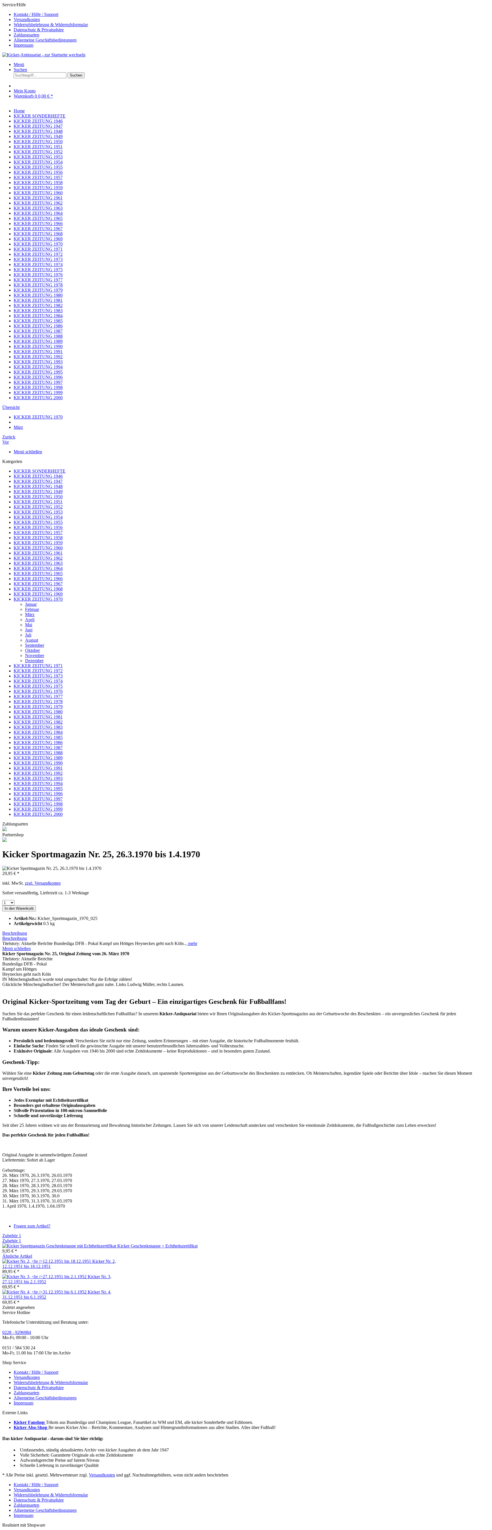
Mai (28, 624)
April (29, 619)
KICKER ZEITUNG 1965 (38, 573)
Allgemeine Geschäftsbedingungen (45, 40)
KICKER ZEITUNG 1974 (38, 681)
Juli (28, 635)
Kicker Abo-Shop (31, 1427)
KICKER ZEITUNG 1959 (38, 542)
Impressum (23, 45)
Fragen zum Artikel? (32, 1226)
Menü (19, 64)
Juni (28, 629)
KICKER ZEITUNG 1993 (38, 778)
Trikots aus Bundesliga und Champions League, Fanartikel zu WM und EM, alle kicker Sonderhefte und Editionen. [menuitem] (133, 1422)
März (29, 614)
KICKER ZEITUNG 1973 (38, 676)
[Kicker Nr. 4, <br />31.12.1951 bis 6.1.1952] (45, 1292)
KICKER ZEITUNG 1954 (38, 517)
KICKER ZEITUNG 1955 (38, 522)
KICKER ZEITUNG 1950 (38, 496)
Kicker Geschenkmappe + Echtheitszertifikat (157, 1245)
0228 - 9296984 (16, 1332)
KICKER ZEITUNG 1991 (38, 768)
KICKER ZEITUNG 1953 (38, 512)
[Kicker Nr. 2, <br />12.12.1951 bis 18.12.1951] (47, 1261)
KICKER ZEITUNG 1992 (38, 773)
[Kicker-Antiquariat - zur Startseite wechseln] (43, 54)
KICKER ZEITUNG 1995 (38, 788)
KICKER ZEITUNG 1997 (38, 798)
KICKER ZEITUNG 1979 (38, 706)
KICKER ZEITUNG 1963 (38, 563)
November (34, 655)
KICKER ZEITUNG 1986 (38, 742)
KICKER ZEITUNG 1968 (38, 588)
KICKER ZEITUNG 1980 (38, 711)
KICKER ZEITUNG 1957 (38, 532)
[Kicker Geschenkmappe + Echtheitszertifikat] (59, 1245)
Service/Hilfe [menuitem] (45, 25)
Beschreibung (14, 933)
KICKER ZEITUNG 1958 (38, 537)
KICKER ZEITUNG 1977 (38, 696)
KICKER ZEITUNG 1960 (38, 547)
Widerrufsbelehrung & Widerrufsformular (51, 24)
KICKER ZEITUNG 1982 (38, 722)
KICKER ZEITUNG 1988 (38, 752)
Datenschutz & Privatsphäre (39, 29)
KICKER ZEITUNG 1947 (38, 481)
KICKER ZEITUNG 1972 (38, 670)
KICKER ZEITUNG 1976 (38, 691)
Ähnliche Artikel (17, 1256)
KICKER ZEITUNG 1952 (38, 506)
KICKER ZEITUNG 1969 (38, 594)
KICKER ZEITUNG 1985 (38, 737)
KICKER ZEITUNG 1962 (38, 558)
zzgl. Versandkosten (43, 883)
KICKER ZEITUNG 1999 (38, 809)
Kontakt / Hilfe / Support (36, 14)
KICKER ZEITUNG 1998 (38, 804)
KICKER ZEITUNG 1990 (38, 763)
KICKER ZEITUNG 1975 (38, 686)
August (31, 640)
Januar (31, 604)
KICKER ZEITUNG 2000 (38, 814)
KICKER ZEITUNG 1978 (38, 701)
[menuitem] (252, 14)
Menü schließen (28, 451)
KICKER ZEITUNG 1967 (38, 583)
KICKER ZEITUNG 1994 (38, 783)
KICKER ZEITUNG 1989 (38, 757)
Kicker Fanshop (30, 1422)
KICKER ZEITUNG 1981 (38, 716)
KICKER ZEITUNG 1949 (38, 491)
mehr (192, 943)
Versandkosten (27, 19)
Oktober (32, 650)
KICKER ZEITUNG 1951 (38, 501)
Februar (32, 609)
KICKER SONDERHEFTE (39, 471)
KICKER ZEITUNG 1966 (38, 578)
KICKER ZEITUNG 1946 (38, 476)
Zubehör (11, 1235)
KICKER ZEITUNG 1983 (38, 727)
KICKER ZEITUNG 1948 (38, 486)
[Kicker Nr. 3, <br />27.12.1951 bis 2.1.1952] (45, 1276)
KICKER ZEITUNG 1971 (38, 665)
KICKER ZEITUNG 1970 (38, 599)
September (34, 645)
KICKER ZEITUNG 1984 (38, 732)
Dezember (34, 660)
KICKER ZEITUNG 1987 (38, 747)
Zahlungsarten (26, 34)
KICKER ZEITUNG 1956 (38, 527)
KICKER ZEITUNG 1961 (38, 553)
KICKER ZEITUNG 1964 (38, 568)
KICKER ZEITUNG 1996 (38, 793)
